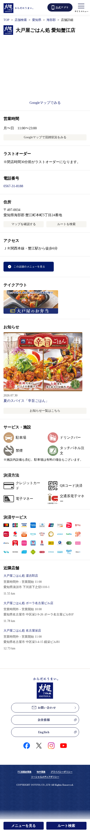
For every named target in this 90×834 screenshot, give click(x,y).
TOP (6, 20)
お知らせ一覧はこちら (45, 410)
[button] (6, 525)
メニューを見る (23, 825)
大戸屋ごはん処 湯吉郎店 (20, 575)
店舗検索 (21, 20)
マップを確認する (23, 224)
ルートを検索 (66, 224)
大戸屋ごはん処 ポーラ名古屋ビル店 (28, 603)
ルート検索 (66, 825)
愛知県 (36, 20)
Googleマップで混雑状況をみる (45, 137)
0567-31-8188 (13, 186)
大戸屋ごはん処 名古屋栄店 (22, 630)
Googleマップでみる (45, 102)
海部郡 (51, 20)
